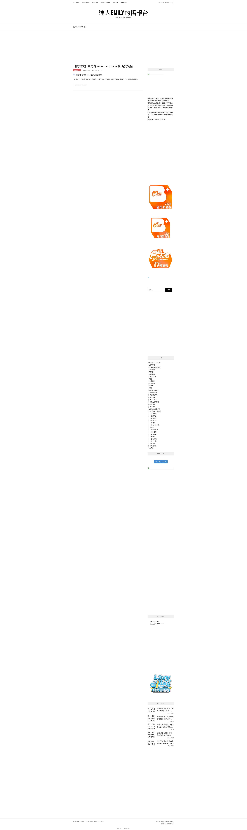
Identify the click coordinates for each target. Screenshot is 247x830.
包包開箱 (153, 434)
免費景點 (152, 381)
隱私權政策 (127, 828)
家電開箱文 (77, 70)
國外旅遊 (115, 2)
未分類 (151, 448)
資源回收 (153, 420)
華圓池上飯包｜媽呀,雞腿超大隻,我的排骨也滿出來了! (164, 734)
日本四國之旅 (153, 392)
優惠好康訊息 (155, 425)
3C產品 (153, 443)
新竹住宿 (152, 365)
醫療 (150, 379)
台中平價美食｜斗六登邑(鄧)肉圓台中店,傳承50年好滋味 (165, 742)
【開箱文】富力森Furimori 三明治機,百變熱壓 (103, 66)
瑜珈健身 (152, 397)
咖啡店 (151, 372)
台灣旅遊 (152, 404)
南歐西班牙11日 (154, 390)
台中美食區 (76, 2)
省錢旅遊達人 (86, 70)
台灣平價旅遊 (85, 2)
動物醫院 (153, 439)
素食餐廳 (152, 374)
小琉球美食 (152, 376)
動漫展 (153, 437)
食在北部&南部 (154, 402)
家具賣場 (153, 414)
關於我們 (119, 828)
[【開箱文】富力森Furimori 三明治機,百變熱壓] (87, 75)
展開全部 (150, 363)
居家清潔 (153, 418)
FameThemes (170, 821)
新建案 (151, 386)
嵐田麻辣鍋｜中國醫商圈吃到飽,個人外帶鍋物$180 (165, 718)
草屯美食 (152, 370)
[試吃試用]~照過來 (155, 411)
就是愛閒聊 (124, 2)
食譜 (152, 427)
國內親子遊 (95, 2)
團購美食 (153, 416)
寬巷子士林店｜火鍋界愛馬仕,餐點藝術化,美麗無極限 (165, 726)
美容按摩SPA (154, 395)
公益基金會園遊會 (154, 367)
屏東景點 (152, 383)
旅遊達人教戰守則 (105, 2)
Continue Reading (81, 85)
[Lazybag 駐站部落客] (161, 684)
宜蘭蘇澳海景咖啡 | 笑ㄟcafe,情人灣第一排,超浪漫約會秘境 (165, 709)
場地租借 (153, 432)
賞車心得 (153, 441)
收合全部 (157, 363)
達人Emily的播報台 (123, 12)
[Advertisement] (108, 49)
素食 (150, 388)
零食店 (153, 423)
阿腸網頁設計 (170, 823)
